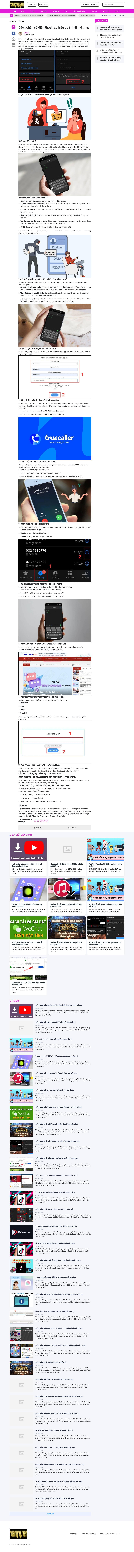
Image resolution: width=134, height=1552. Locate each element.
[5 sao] (46, 820)
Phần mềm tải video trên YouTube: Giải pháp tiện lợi (54, 1311)
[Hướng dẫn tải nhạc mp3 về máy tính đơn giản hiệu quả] (21, 1079)
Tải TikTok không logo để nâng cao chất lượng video (55, 1192)
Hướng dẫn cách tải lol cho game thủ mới (50, 1362)
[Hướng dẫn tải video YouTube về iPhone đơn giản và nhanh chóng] (21, 1351)
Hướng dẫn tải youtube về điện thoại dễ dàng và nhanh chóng (27, 865)
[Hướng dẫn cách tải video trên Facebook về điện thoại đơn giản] (21, 1402)
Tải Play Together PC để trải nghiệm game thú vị (44, 15)
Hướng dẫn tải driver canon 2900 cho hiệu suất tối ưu (66, 865)
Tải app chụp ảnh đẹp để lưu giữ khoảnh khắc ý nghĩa (55, 1277)
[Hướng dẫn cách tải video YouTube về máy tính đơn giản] (21, 1164)
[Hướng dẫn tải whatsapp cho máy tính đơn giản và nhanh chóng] (21, 1470)
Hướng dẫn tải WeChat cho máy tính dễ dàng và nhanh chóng (27, 943)
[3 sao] (41, 820)
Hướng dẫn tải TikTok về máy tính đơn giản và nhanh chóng (58, 1260)
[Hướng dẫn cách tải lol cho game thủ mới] (21, 1368)
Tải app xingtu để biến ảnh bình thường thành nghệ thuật (78, 15)
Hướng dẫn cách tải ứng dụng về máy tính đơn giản (54, 1209)
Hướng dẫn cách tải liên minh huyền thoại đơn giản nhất (66, 943)
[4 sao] (44, 820)
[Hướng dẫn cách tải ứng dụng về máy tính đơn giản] (21, 1215)
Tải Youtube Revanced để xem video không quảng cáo (56, 1226)
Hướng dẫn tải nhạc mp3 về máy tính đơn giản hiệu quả (66, 905)
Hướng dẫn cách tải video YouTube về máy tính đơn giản (28, 984)
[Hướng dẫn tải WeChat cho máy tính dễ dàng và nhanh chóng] (21, 1113)
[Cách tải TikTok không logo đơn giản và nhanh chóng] (21, 1249)
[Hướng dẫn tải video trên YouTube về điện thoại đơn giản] (21, 1419)
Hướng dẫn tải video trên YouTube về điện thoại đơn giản (57, 1413)
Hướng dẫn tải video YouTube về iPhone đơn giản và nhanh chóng (60, 1345)
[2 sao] (38, 820)
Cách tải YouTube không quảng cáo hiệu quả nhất (54, 1430)
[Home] (13, 27)
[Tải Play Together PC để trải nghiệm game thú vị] (21, 1045)
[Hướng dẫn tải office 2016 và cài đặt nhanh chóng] (21, 1385)
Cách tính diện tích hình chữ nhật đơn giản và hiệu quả (55, 1515)
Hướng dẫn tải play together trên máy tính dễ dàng (105, 905)
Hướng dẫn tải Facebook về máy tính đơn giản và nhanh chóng (59, 1294)
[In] (13, 45)
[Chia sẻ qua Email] (13, 39)
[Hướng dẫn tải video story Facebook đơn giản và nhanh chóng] (21, 1334)
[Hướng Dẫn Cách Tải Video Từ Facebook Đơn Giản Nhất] (21, 1181)
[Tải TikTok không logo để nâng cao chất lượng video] (21, 1198)
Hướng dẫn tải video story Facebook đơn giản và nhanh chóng (58, 1328)
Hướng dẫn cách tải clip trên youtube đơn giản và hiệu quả (105, 943)
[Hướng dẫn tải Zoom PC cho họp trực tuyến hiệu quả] (21, 1453)
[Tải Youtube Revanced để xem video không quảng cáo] (21, 1232)
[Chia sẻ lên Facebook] (13, 33)
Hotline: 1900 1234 (90, 4)
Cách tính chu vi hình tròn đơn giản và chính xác (53, 1532)
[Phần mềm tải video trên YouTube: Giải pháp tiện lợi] (21, 1317)
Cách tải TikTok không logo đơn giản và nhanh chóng (55, 1243)
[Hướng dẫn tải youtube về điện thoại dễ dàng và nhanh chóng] (21, 1011)
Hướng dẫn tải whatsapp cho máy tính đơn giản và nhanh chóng (59, 1464)
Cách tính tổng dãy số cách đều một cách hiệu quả (54, 1498)
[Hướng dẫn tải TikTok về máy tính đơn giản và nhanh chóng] (21, 1266)
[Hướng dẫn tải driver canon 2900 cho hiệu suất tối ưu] (21, 1028)
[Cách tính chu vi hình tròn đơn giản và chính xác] (21, 1538)
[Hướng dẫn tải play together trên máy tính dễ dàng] (21, 1096)
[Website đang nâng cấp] (17, 5)
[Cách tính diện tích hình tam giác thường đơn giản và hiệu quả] (21, 1487)
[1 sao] (35, 820)
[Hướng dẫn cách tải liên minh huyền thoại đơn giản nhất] (21, 1130)
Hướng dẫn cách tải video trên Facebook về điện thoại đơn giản (59, 1396)
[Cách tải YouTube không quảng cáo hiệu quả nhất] (21, 1436)
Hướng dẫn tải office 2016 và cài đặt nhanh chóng (54, 1379)
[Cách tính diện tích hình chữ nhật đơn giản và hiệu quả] (21, 1521)
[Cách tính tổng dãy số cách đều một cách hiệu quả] (21, 1504)
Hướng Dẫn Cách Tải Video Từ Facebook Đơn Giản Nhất (56, 1175)
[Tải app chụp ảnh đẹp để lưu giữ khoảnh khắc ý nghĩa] (21, 1283)
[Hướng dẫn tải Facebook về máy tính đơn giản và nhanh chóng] (21, 1300)
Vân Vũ (26, 33)
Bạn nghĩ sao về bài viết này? (25, 821)
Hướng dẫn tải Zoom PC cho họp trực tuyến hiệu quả (55, 1447)
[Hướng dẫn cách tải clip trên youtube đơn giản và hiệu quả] (21, 1147)
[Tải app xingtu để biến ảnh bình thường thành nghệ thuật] (21, 1062)
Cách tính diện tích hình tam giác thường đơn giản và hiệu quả (58, 1481)
